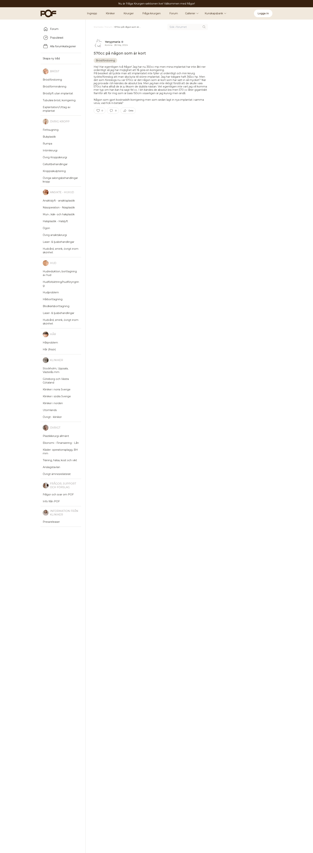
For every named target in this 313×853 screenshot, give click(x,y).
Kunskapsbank (214, 13)
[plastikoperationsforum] (46, 13)
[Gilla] (98, 110)
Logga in (263, 13)
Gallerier (190, 13)
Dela (131, 110)
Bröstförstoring (105, 60)
